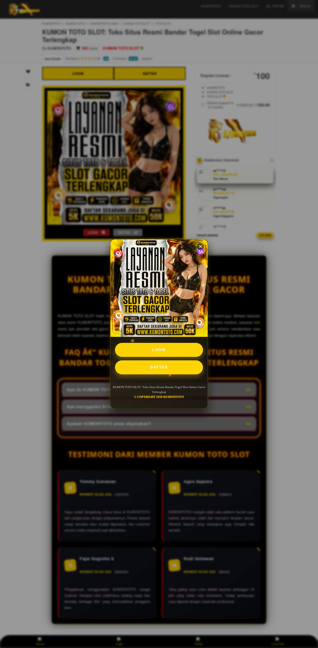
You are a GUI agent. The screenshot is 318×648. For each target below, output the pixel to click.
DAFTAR (159, 367)
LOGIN (159, 350)
